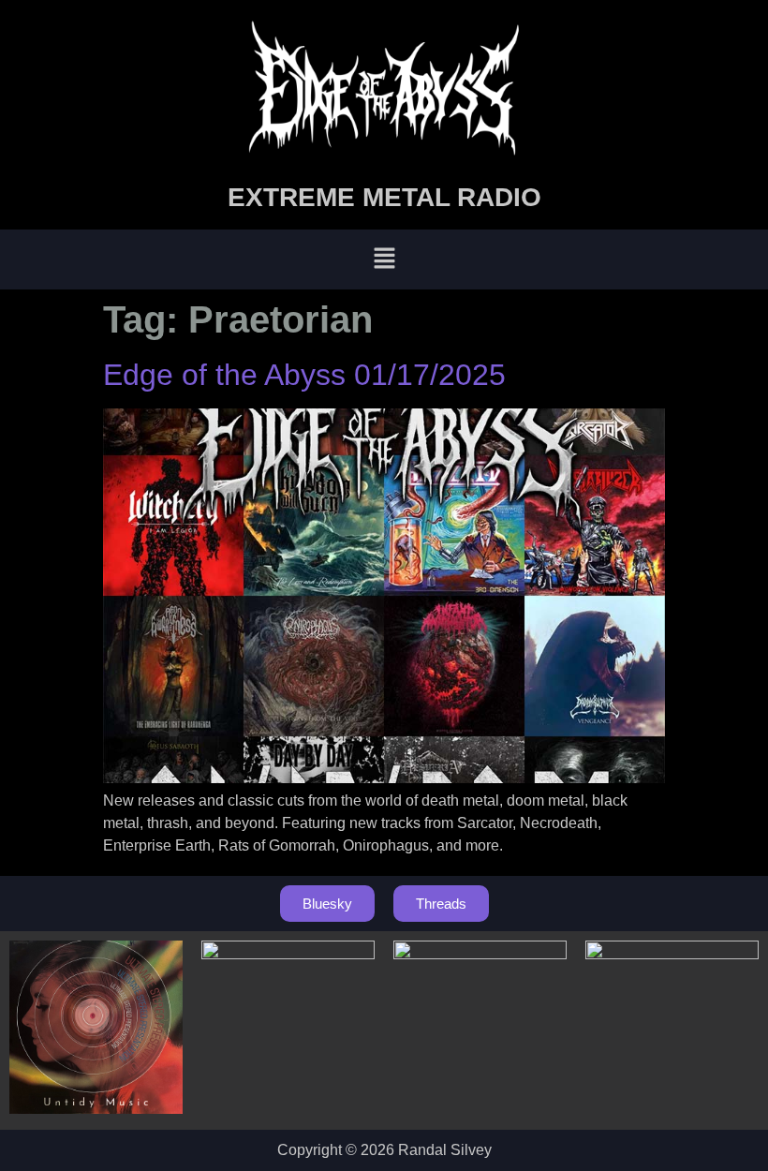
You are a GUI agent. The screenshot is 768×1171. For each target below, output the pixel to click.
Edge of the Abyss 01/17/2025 (304, 375)
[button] (384, 259)
